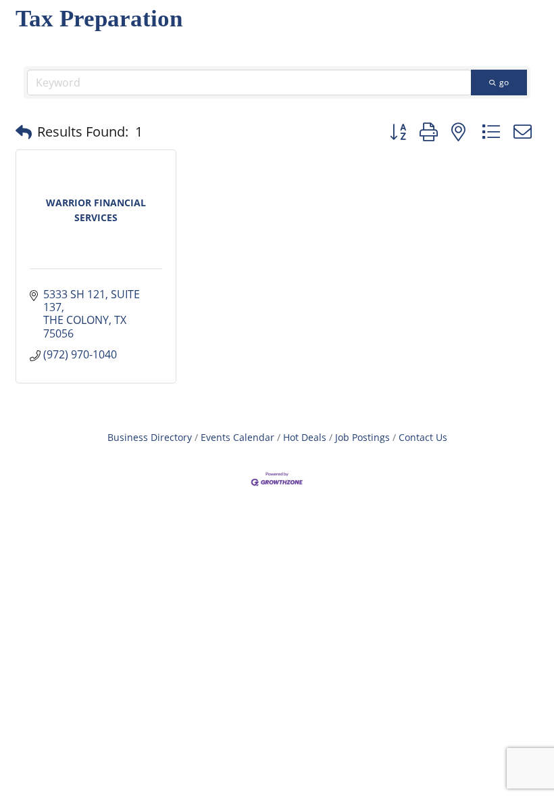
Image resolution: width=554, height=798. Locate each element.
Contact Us (423, 437)
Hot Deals (304, 437)
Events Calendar (237, 437)
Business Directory (149, 437)
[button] (24, 132)
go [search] (504, 82)
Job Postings (362, 437)
